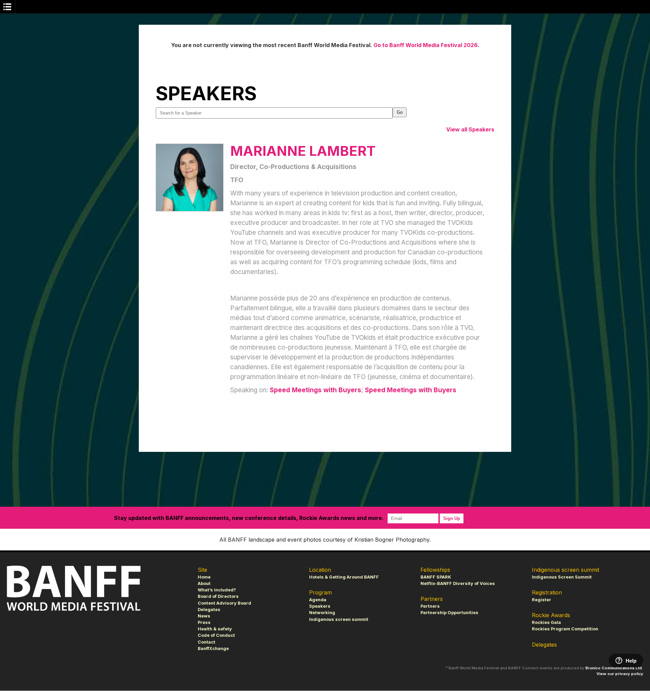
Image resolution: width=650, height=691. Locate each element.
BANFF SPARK (435, 577)
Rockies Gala (546, 622)
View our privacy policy (620, 673)
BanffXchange (213, 648)
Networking (322, 612)
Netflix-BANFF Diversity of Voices (457, 583)
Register (541, 599)
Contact (206, 642)
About (204, 583)
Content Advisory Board (224, 603)
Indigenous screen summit (338, 619)
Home (204, 577)
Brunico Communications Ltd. (614, 668)
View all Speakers (470, 129)
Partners (430, 606)
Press (204, 622)
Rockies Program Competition (565, 628)
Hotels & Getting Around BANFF (344, 577)
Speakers (319, 606)
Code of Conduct (216, 635)
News (204, 616)
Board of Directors (218, 596)
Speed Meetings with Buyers (315, 390)
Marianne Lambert (302, 151)
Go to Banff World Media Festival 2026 (425, 45)
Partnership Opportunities (449, 612)
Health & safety (215, 628)
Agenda (317, 599)
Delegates (209, 609)
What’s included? (217, 589)
